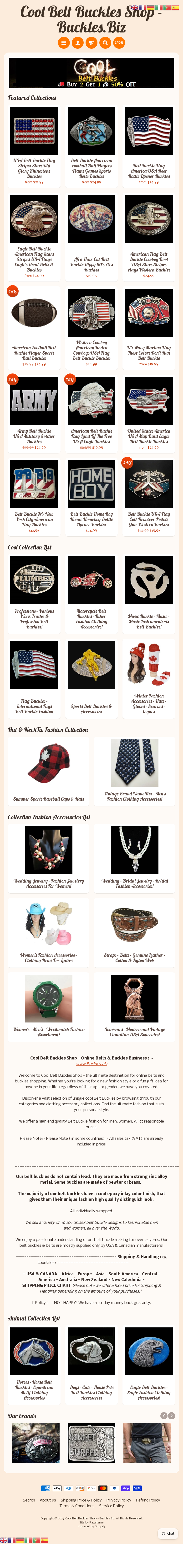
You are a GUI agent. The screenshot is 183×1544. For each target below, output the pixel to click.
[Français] (12, 1540)
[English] (4, 1540)
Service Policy (111, 1506)
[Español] (45, 1540)
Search (29, 1500)
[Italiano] (28, 1540)
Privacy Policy (119, 1500)
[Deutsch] (20, 1540)
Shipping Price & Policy (81, 1500)
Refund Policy (148, 1500)
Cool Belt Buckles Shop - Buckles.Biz (91, 19)
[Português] (36, 1540)
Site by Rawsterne (91, 1522)
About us (48, 1500)
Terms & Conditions (76, 1506)
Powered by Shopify (91, 1526)
